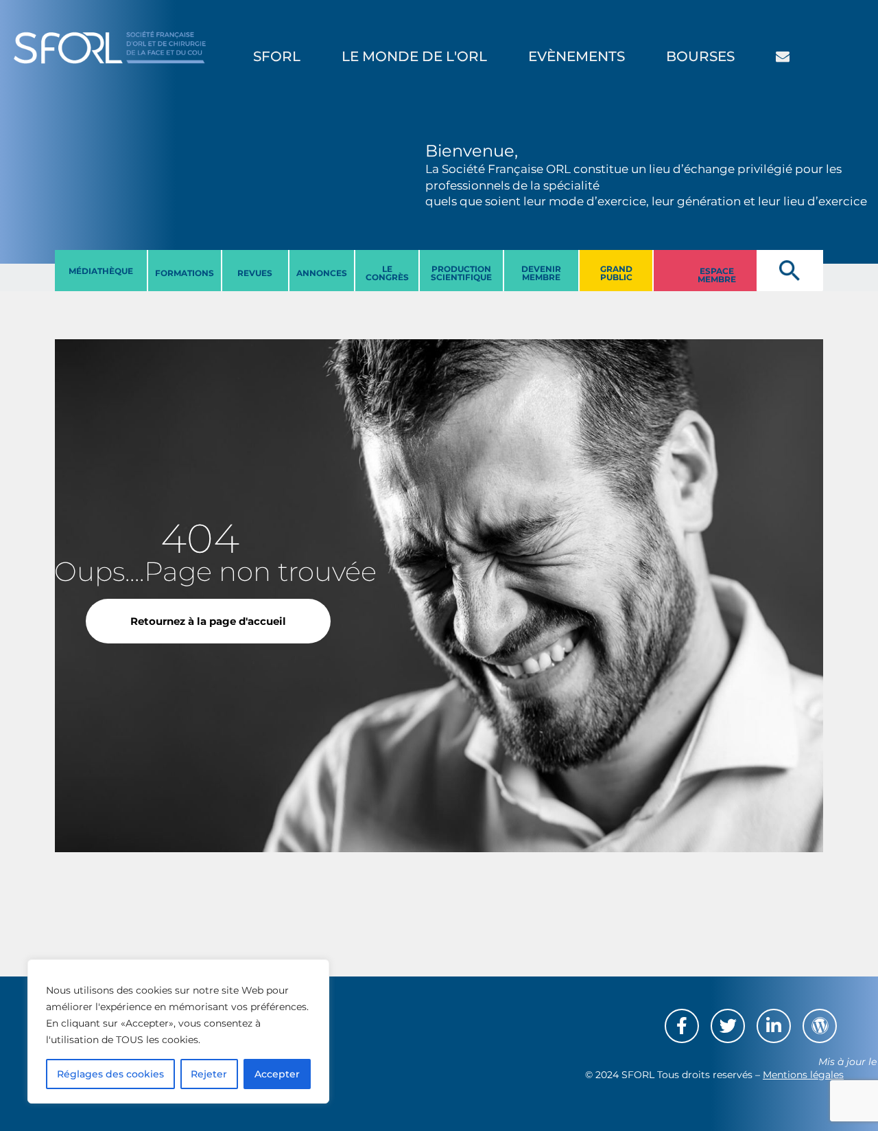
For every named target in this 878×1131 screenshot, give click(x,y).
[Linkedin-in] (774, 1026)
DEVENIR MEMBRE (541, 273)
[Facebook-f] (682, 1026)
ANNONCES (321, 273)
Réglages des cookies (110, 1074)
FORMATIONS (184, 273)
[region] (178, 1031)
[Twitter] (728, 1026)
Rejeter (209, 1074)
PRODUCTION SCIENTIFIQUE (461, 273)
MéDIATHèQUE (101, 271)
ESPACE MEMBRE (717, 275)
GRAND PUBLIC (616, 273)
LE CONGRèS (387, 273)
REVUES (254, 273)
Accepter (277, 1074)
